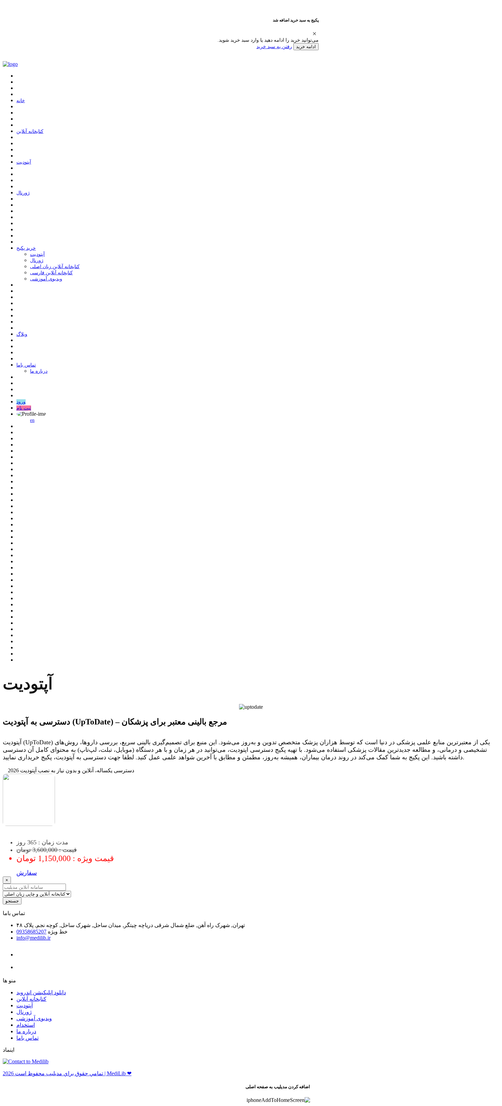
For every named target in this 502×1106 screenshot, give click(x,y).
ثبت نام (23, 408)
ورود (21, 401)
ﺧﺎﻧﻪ (20, 100)
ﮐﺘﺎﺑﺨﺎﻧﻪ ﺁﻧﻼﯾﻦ (29, 131)
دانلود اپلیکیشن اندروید (41, 992)
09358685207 (31, 932)
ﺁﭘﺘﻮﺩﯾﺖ (23, 162)
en (32, 420)
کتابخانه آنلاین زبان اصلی (55, 266)
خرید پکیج (26, 248)
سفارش (26, 872)
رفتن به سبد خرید (274, 46)
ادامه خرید (306, 46)
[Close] (314, 33)
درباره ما (38, 371)
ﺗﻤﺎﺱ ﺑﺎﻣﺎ (26, 365)
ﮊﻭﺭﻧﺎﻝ (23, 192)
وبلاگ (21, 334)
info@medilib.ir (33, 938)
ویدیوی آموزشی (46, 278)
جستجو (12, 900)
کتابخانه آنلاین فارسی (51, 272)
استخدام (25, 1025)
